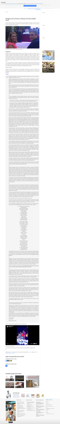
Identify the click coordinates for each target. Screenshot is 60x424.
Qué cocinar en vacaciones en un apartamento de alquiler (31, 403)
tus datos (13, 3)
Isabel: (40, 406)
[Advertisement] (20, 14)
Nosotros (47, 401)
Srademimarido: (40, 403)
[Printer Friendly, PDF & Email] (6, 366)
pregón (7, 353)
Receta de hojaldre (20, 405)
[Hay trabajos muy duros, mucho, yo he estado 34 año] (11, 416)
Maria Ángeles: (40, 412)
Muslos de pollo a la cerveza (21, 414)
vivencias (13, 353)
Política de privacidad (48, 404)
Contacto (47, 412)
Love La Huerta (43, 395)
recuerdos (9, 353)
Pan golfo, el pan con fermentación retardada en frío (21, 408)
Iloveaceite (23, 395)
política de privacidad (39, 3)
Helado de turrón (29, 404)
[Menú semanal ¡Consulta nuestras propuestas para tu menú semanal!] (48, 72)
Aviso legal (47, 403)
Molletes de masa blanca (20, 410)
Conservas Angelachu (38, 395)
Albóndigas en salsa (20, 406)
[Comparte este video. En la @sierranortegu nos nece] (11, 406)
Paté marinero (29, 409)
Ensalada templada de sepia (31, 410)
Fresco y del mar (28, 395)
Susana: (40, 415)
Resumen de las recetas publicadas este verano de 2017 (34, 9)
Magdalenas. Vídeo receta (21, 413)
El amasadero (33, 395)
